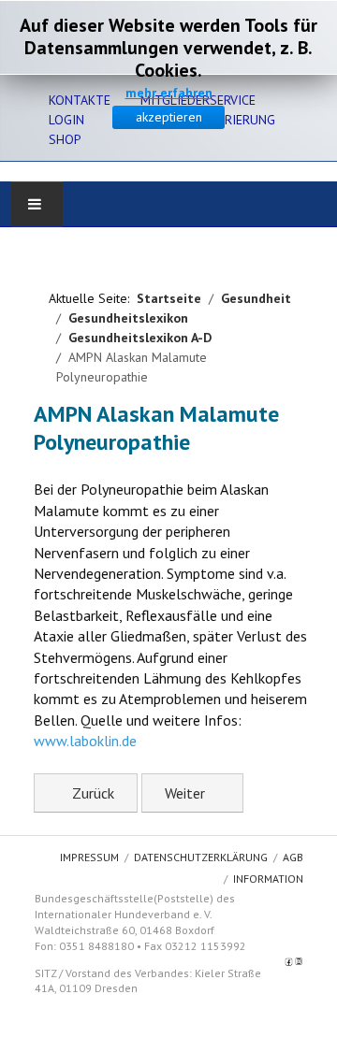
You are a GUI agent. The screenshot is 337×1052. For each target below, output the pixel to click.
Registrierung (229, 119)
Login (66, 119)
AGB (293, 857)
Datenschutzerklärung (201, 857)
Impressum (89, 857)
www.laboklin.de (85, 740)
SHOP (65, 139)
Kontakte (79, 100)
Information (268, 879)
